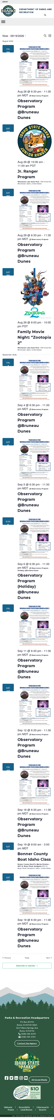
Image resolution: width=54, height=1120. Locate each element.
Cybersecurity (43, 1107)
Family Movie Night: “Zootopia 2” (34, 337)
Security (42, 1110)
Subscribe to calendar (25, 965)
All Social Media (39, 1079)
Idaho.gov (8, 1107)
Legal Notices (26, 1110)
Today (27, 958)
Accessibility (24, 1107)
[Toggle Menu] (3, 21)
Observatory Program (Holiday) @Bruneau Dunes (30, 586)
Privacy (11, 1110)
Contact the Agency (27, 1043)
